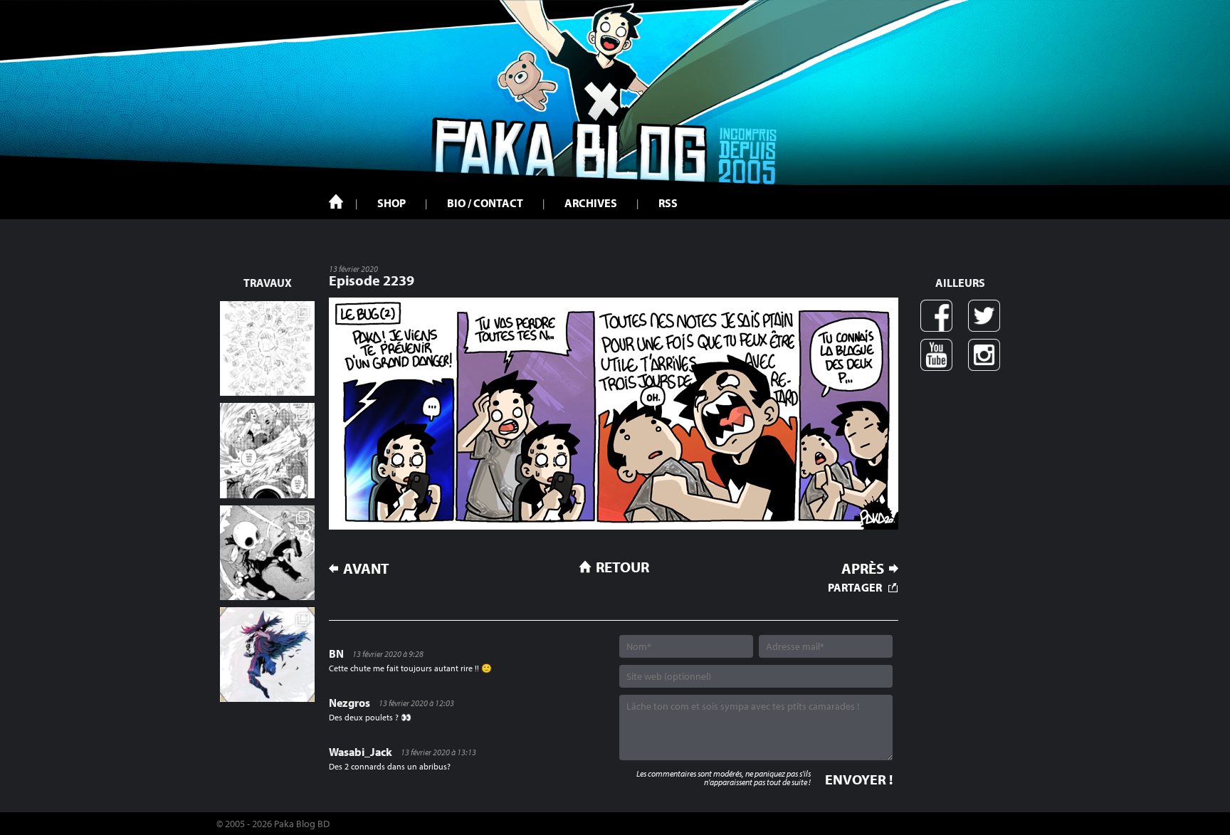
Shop (391, 203)
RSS (668, 203)
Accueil (336, 201)
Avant (366, 568)
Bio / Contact (485, 203)
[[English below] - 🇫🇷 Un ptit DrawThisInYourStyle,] (267, 552)
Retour (622, 566)
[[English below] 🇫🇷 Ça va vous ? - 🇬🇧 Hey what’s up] (267, 348)
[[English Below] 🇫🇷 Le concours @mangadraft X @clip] (267, 450)
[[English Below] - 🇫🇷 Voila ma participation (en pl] (267, 654)
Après (862, 568)
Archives (590, 203)
